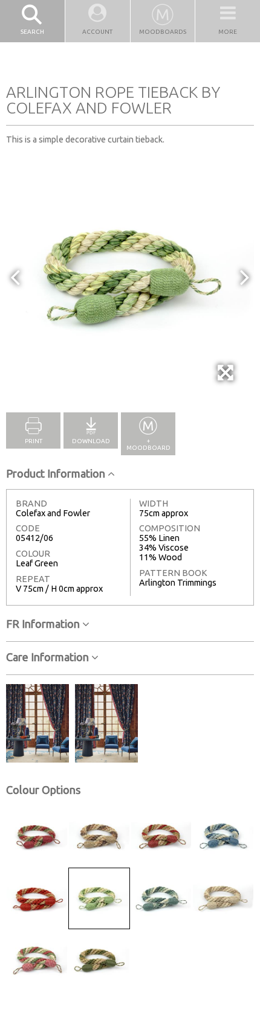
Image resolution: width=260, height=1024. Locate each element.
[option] (130, 276)
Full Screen (226, 389)
